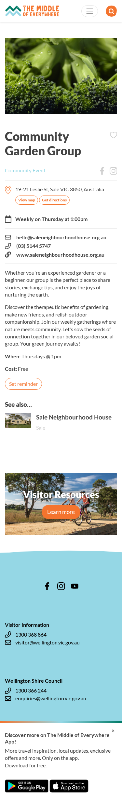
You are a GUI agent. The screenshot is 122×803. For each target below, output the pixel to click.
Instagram (113, 171)
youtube (75, 586)
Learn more (61, 511)
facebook (47, 586)
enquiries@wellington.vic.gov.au (50, 698)
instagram (61, 586)
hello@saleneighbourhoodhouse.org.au (61, 237)
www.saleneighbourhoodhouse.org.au (60, 254)
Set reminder (23, 384)
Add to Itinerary (113, 135)
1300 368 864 (31, 634)
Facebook (102, 171)
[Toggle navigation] (89, 11)
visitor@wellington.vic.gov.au (47, 642)
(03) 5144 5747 (33, 246)
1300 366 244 (31, 690)
